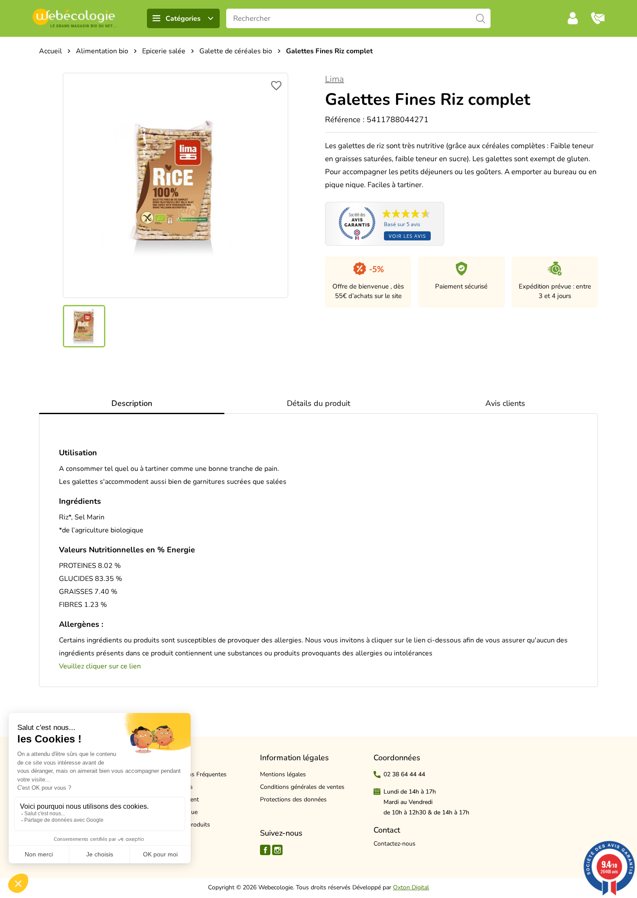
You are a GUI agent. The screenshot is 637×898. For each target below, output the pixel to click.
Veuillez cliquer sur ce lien (100, 666)
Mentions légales (283, 774)
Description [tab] (131, 403)
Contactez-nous (395, 844)
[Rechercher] (481, 18)
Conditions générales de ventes (302, 787)
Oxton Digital (411, 887)
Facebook (265, 850)
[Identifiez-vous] (573, 18)
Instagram (277, 850)
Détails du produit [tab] (318, 403)
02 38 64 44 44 (404, 774)
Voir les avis (407, 236)
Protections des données (293, 799)
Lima (334, 79)
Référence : (344, 119)
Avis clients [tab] (505, 403)
